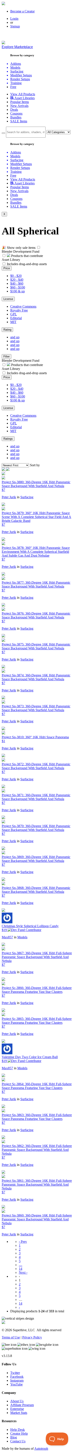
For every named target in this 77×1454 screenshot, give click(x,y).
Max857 (7, 937)
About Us (17, 1401)
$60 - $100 (17, 287)
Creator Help (19, 1433)
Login (14, 18)
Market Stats (18, 1412)
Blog (13, 1437)
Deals (14, 109)
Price (6, 268)
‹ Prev (23, 1241)
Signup (15, 26)
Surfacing (26, 497)
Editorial (16, 318)
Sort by (35, 465)
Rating (7, 329)
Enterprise (17, 1409)
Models (22, 937)
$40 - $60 (16, 283)
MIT (13, 322)
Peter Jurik (9, 497)
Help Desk (17, 1429)
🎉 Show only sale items (19, 247)
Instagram (17, 1380)
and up (14, 337)
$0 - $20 (16, 276)
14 (20, 1268)
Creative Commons (23, 306)
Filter (6, 356)
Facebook (17, 1376)
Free (13, 87)
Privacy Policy (32, 1337)
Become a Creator (22, 11)
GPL (13, 314)
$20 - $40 (16, 279)
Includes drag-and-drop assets (27, 264)
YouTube (16, 1384)
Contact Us (17, 1441)
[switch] (38, 247)
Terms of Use (11, 1337)
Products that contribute (26, 256)
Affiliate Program (22, 1405)
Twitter (15, 1373)
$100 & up (17, 291)
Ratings (8, 438)
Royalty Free (19, 310)
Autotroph (41, 1448)
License (8, 299)
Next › (23, 1272)
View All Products (22, 94)
